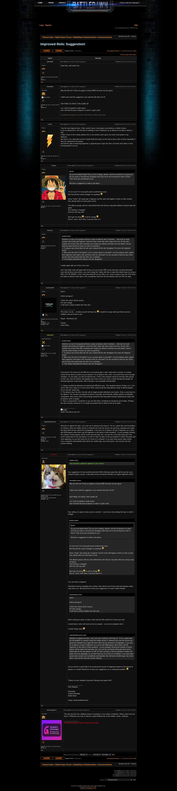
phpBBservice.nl (91, 788)
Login (41, 25)
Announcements (105, 37)
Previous (116, 51)
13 (132, 51)
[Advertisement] (90, 17)
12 (130, 51)
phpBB (80, 786)
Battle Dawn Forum (63, 37)
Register (48, 25)
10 (126, 51)
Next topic (133, 54)
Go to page (110, 51)
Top (42, 82)
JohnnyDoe (72, 115)
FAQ (136, 25)
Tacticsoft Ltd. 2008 (90, 787)
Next (135, 51)
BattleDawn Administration (85, 37)
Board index (48, 37)
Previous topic (124, 54)
